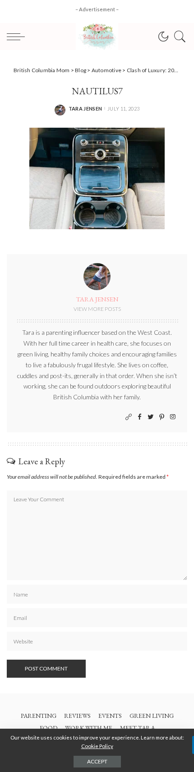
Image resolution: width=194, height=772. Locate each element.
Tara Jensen (85, 108)
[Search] (177, 36)
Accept (97, 761)
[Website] (128, 417)
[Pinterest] (161, 417)
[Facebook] (139, 417)
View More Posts (97, 308)
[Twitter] (150, 417)
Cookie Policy (97, 746)
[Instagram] (172, 417)
